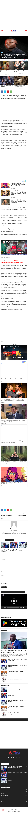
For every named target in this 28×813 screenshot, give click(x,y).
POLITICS (3, 791)
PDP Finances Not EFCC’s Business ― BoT (21, 516)
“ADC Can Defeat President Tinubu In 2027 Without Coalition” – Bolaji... (13, 651)
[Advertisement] (14, 14)
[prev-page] (13, 553)
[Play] (2, 607)
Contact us (8, 807)
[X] (5, 91)
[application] (14, 601)
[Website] (16, 758)
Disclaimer (24, 807)
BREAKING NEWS (4, 795)
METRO (2, 793)
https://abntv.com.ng (14, 530)
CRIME (5, 33)
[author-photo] (14, 524)
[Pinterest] (8, 91)
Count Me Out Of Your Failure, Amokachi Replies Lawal (7, 517)
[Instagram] (11, 758)
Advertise (13, 807)
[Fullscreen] (25, 607)
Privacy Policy (18, 807)
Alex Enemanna (4, 57)
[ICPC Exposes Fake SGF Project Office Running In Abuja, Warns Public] (4, 679)
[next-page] (14, 553)
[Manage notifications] (3, 810)
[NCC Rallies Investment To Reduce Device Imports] (23, 545)
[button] (14, 601)
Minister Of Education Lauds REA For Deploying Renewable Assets (16, 672)
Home (1, 33)
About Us (3, 807)
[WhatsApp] (11, 91)
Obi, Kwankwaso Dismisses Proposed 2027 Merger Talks (13, 549)
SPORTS (2, 799)
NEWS (2, 789)
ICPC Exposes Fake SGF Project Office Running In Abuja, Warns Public (16, 678)
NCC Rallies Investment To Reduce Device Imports (23, 549)
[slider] (13, 607)
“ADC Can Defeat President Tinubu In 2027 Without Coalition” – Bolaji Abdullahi (5, 550)
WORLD (2, 801)
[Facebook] (2, 91)
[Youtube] (19, 758)
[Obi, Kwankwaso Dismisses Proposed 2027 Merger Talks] (14, 545)
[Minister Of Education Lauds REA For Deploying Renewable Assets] (4, 673)
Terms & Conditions (14, 809)
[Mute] (23, 607)
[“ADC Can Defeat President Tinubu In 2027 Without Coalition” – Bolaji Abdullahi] (5, 545)
